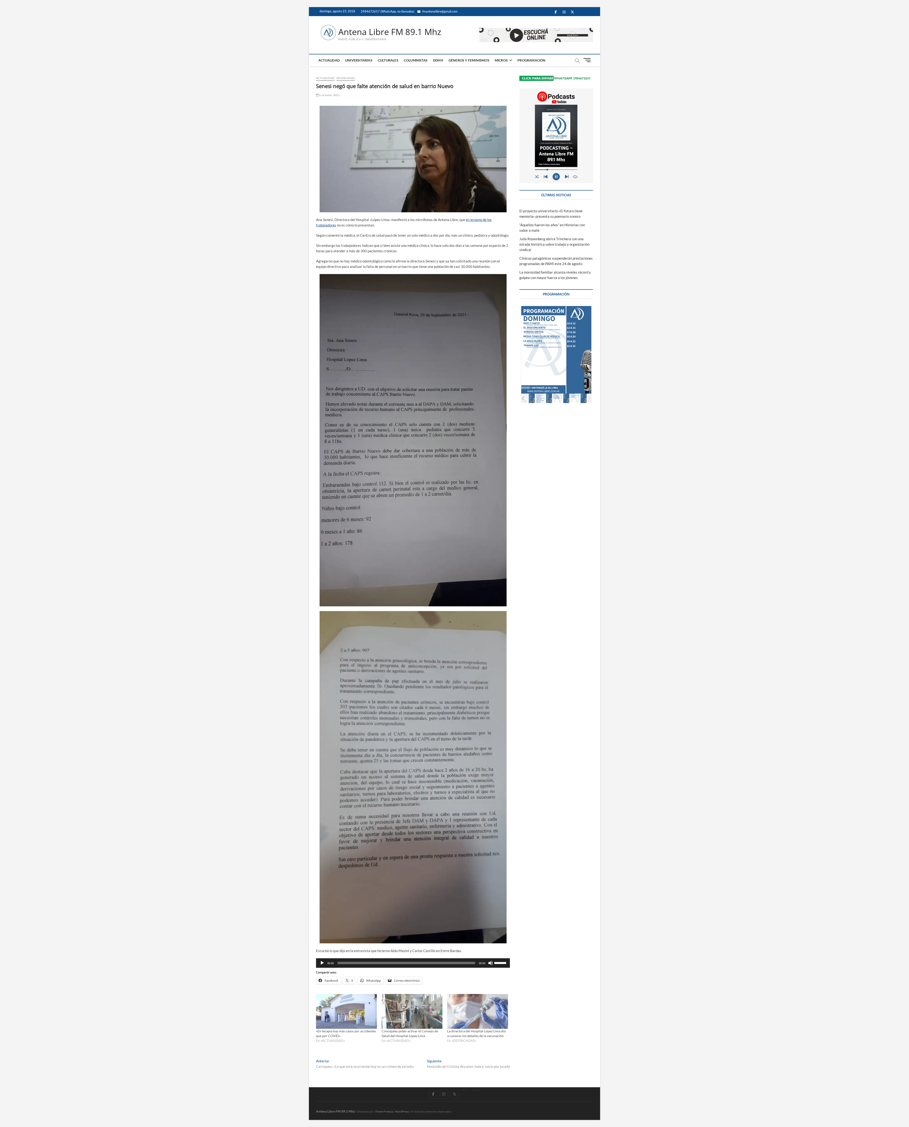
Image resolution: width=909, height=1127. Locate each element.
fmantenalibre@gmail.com (440, 11)
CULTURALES (388, 60)
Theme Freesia (384, 1111)
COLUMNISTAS (416, 60)
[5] (585, 398)
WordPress (402, 1111)
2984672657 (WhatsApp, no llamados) (387, 11)
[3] (551, 398)
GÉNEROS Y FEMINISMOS (469, 60)
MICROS (501, 60)
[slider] (501, 962)
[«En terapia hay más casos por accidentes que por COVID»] (346, 1011)
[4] (568, 398)
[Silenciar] (490, 963)
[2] (534, 398)
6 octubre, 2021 (329, 95)
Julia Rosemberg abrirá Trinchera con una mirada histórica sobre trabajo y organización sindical (554, 244)
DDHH (438, 60)
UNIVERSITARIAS (358, 60)
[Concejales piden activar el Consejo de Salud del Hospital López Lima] (412, 1011)
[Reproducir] (322, 963)
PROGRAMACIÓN (531, 60)
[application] (413, 963)
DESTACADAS (345, 78)
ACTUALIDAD (329, 60)
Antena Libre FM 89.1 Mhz (389, 32)
